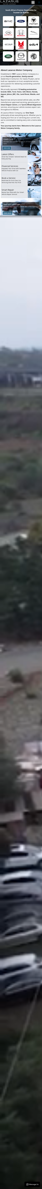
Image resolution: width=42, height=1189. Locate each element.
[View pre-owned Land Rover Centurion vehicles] (8, 56)
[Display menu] (39, 2)
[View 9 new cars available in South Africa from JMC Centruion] (21, 45)
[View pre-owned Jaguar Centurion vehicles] (34, 33)
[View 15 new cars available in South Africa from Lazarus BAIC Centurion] (8, 21)
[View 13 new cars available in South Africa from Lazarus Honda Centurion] (21, 33)
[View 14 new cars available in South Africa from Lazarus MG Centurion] (34, 56)
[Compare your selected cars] (33, 2)
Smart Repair (13, 191)
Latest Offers (14, 156)
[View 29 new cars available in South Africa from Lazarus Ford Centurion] (21, 21)
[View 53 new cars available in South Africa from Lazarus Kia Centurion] (34, 45)
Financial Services (14, 168)
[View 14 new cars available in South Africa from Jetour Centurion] (8, 45)
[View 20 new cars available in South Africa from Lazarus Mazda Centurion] (21, 56)
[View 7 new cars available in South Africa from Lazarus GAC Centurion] (8, 33)
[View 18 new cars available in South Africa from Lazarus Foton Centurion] (34, 21)
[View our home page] (14, 2)
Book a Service (11, 180)
